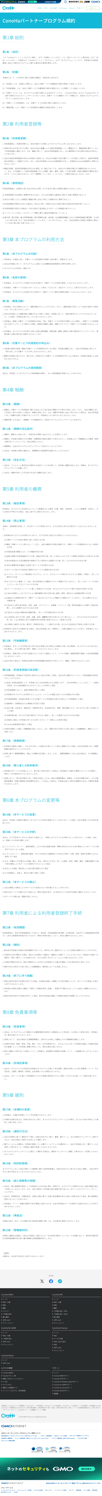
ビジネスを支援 (38, 1490)
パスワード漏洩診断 (46, 1436)
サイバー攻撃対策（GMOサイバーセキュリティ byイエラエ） (32, 1438)
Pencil (71, 8)
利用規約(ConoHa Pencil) (17, 1408)
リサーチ (71, 1490)
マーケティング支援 (60, 1490)
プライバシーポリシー (10, 1410)
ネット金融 (87, 1490)
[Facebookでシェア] (51, 1281)
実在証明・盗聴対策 (6, 1438)
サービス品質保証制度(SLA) (81, 1408)
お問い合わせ (96, 1408)
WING (39, 8)
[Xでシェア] (42, 1281)
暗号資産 (94, 1490)
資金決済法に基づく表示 (64, 1408)
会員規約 (4, 1406)
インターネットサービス (8, 1490)
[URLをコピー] (60, 1281)
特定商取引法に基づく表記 (46, 1408)
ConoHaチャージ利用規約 (35, 1406)
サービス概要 (42, 1410)
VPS (45, 8)
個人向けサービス (6, 1492)
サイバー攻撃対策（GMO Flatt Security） (64, 1438)
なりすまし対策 (82, 1438)
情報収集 (78, 1490)
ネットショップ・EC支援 (24, 1490)
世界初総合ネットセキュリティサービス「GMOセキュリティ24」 (19, 1436)
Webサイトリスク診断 (60, 1436)
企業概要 (33, 1410)
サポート (80, 8)
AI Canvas (63, 8)
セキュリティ (48, 1490)
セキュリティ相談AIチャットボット (79, 1436)
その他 (15, 1492)
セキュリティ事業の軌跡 (8, 1441)
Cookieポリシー (23, 1410)
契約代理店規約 (31, 1408)
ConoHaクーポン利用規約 (53, 1406)
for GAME (53, 8)
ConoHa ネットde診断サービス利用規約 (75, 1406)
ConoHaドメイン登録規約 (17, 1406)
